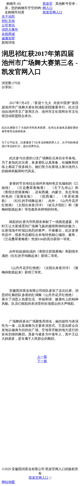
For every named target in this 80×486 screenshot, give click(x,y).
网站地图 (8, 482)
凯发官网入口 (52, 12)
